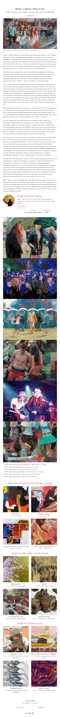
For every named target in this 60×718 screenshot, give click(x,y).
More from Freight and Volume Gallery (30, 483)
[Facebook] (27, 713)
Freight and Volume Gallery (29, 195)
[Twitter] (29, 713)
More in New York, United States (30, 553)
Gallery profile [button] (21, 206)
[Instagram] (32, 713)
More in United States (30, 623)
